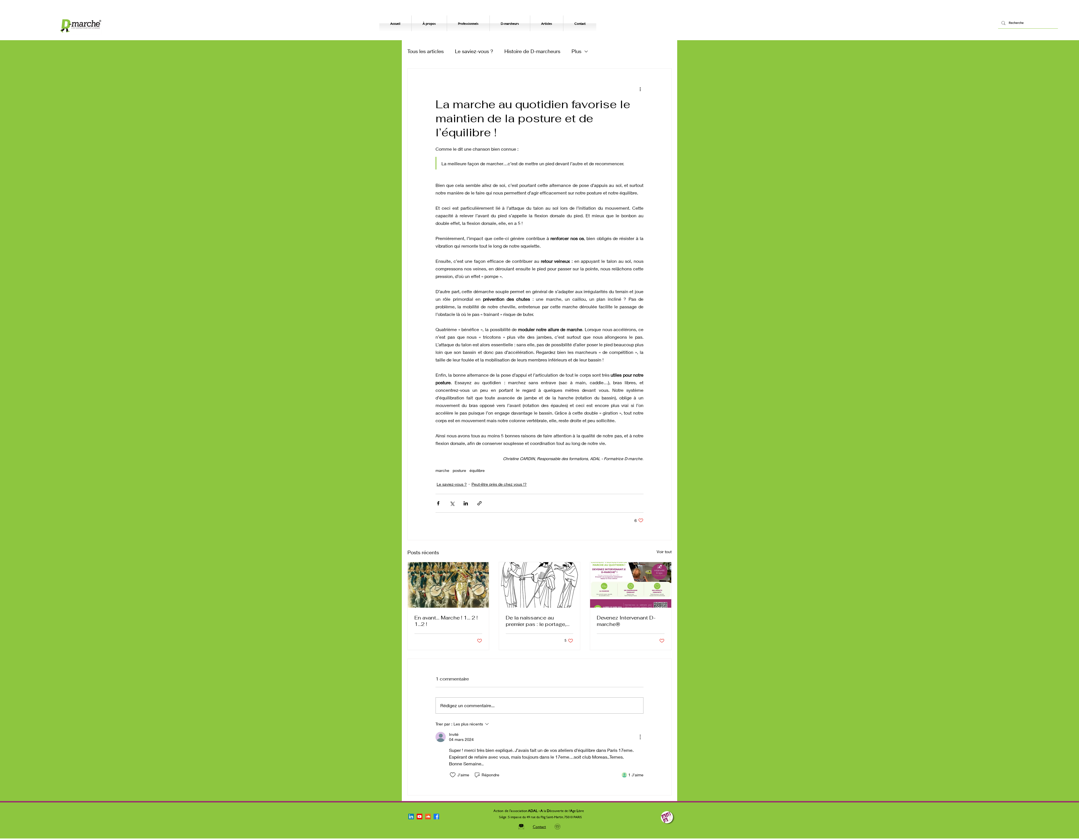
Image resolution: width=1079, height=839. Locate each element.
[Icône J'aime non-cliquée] (452, 775)
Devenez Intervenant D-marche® (626, 620)
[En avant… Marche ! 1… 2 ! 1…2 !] (448, 585)
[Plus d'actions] (640, 88)
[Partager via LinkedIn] (465, 503)
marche (442, 470)
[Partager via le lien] (479, 503)
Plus (576, 51)
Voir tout (664, 551)
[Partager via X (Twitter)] (452, 503)
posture (459, 470)
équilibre (477, 470)
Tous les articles (425, 51)
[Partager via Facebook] (438, 503)
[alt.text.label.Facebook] (436, 816)
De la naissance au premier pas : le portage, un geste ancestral (536, 620)
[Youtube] (419, 816)
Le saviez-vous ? (474, 51)
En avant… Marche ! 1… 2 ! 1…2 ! (446, 620)
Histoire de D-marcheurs (532, 51)
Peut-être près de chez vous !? (499, 484)
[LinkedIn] (411, 816)
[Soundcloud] (428, 816)
